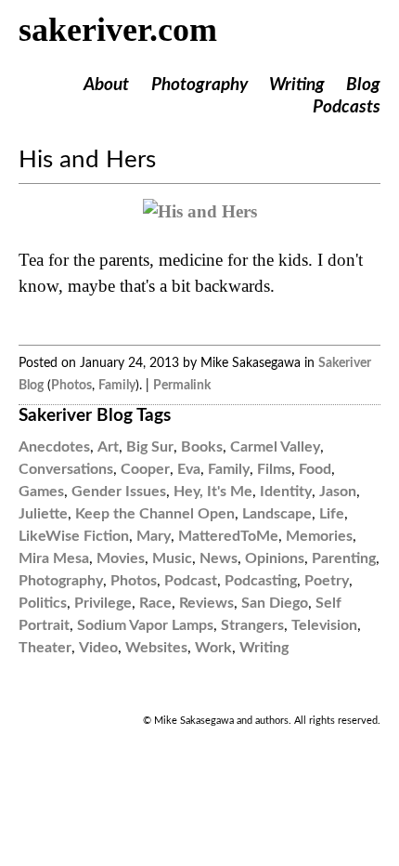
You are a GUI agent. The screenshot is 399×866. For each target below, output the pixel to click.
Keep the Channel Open (155, 513)
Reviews (206, 603)
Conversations (66, 469)
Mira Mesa (54, 558)
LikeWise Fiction (74, 536)
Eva (188, 469)
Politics (43, 603)
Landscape (277, 513)
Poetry (326, 580)
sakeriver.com (118, 29)
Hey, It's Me (213, 491)
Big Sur (150, 447)
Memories (319, 536)
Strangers (252, 625)
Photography (199, 85)
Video (98, 647)
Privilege (103, 603)
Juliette (43, 513)
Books (202, 447)
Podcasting (261, 580)
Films (274, 469)
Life (331, 513)
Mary (153, 536)
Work (213, 647)
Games (41, 491)
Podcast (190, 580)
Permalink (182, 385)
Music (172, 558)
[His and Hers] (200, 211)
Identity (286, 491)
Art (108, 447)
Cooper (145, 469)
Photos (71, 385)
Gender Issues (118, 491)
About (106, 85)
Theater (45, 647)
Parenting (344, 558)
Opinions (274, 558)
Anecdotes (54, 447)
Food (315, 469)
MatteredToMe (228, 536)
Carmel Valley (275, 447)
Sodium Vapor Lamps (145, 625)
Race (155, 603)
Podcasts (346, 107)
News (219, 558)
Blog (363, 85)
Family (116, 385)
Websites (156, 647)
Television (324, 625)
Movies (121, 558)
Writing (297, 85)
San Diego (274, 603)
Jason (337, 491)
